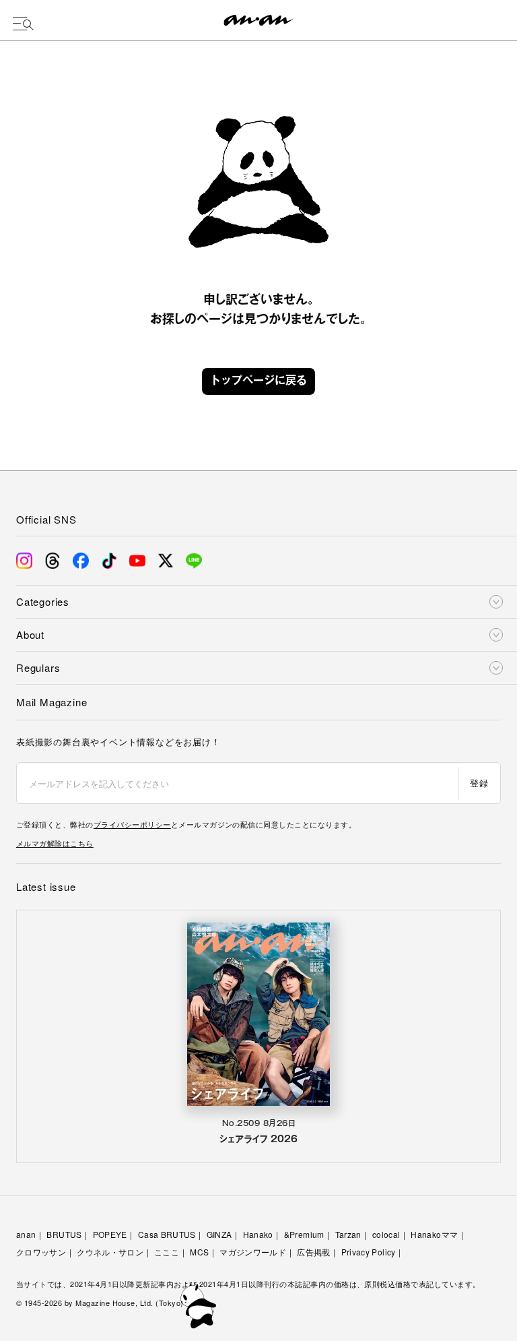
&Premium (304, 1234)
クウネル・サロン (110, 1251)
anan (26, 1234)
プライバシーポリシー (132, 824)
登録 (479, 782)
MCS (199, 1251)
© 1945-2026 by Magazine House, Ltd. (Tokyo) (100, 1302)
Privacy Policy (368, 1251)
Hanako (258, 1234)
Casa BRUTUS (167, 1234)
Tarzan (348, 1234)
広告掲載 (313, 1251)
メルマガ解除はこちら (55, 843)
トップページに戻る (258, 381)
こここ (166, 1251)
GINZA (219, 1234)
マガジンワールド (252, 1251)
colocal (386, 1234)
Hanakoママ (434, 1234)
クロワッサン (41, 1251)
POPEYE (110, 1234)
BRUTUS (63, 1234)
